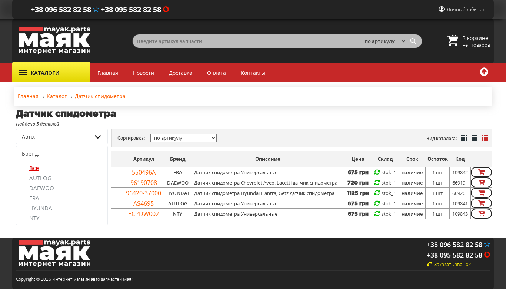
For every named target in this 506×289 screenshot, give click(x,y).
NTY (34, 218)
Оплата (216, 72)
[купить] (481, 172)
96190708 (143, 183)
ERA (34, 198)
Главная (107, 72)
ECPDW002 (143, 214)
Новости (143, 72)
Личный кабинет (466, 9)
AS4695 (143, 203)
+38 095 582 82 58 (132, 9)
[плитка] (463, 138)
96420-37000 (143, 193)
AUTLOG (40, 178)
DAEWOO (41, 188)
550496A (144, 172)
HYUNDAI (41, 208)
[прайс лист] (484, 138)
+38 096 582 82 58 (62, 9)
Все (34, 168)
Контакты (253, 72)
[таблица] (473, 138)
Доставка (180, 72)
